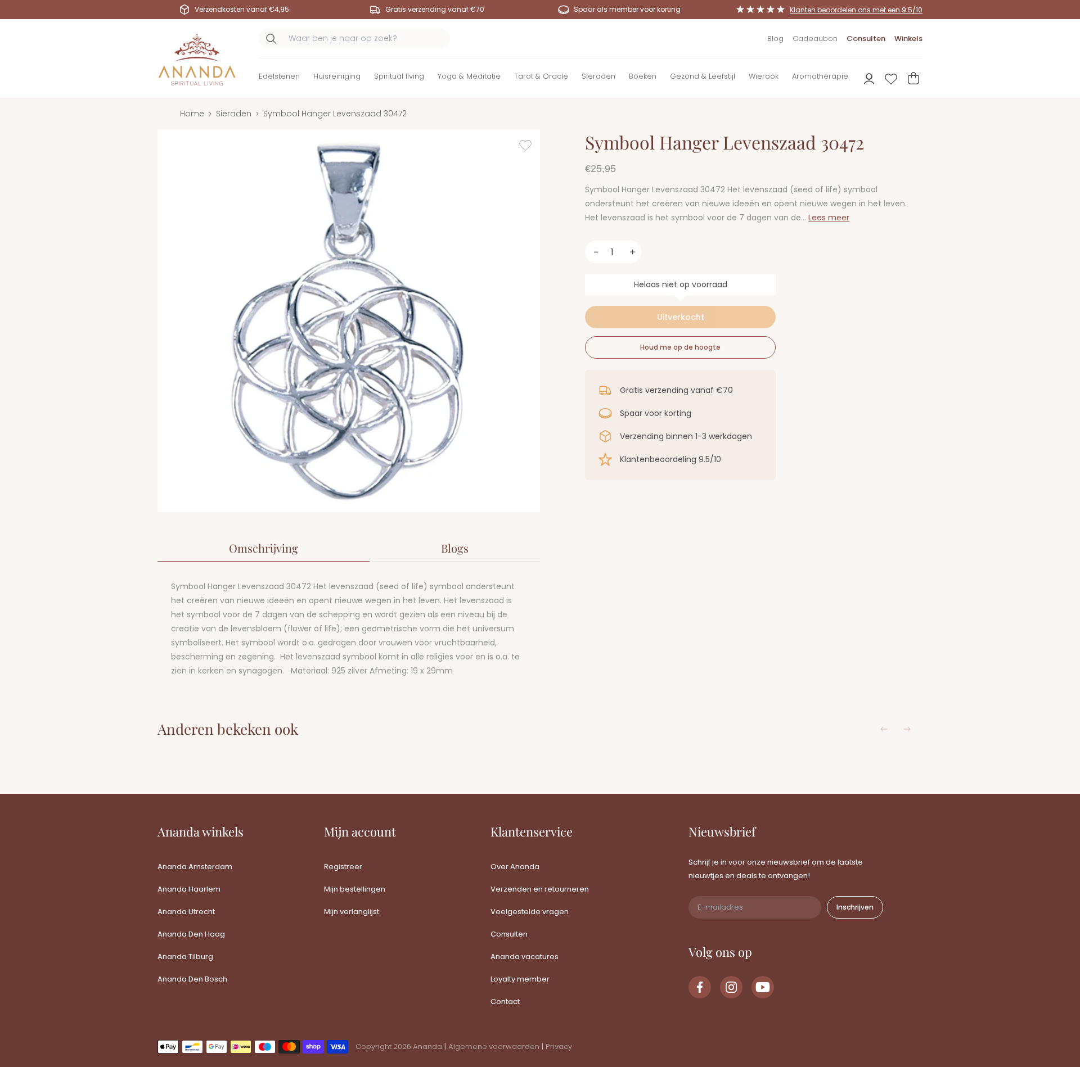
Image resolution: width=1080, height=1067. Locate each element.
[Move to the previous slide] (884, 729)
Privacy (559, 1046)
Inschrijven (855, 907)
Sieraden (233, 113)
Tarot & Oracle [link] (541, 76)
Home (192, 113)
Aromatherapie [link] (820, 76)
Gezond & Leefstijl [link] (702, 76)
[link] (699, 987)
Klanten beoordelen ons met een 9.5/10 (856, 10)
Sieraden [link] (598, 76)
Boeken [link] (642, 76)
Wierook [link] (763, 76)
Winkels (908, 38)
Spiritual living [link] (399, 76)
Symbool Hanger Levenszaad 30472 (335, 113)
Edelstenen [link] (279, 76)
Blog (775, 38)
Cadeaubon (815, 38)
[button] (279, 78)
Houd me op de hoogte (680, 347)
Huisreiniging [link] (337, 76)
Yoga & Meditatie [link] (469, 76)
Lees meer (828, 217)
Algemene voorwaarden (493, 1046)
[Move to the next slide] (907, 729)
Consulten (866, 38)
